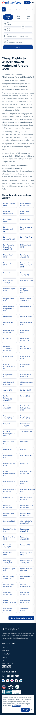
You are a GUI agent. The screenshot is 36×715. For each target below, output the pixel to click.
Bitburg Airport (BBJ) (8, 256)
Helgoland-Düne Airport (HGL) (8, 417)
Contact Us (5, 651)
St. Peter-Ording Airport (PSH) (8, 577)
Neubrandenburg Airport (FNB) (26, 498)
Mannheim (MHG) (9, 481)
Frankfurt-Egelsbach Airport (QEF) (9, 366)
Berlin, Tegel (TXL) (26, 237)
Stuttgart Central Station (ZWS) (8, 585)
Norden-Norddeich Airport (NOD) (26, 506)
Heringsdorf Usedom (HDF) (25, 417)
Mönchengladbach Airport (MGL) (9, 490)
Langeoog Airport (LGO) (9, 464)
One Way (18, 17)
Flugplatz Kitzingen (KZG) (25, 347)
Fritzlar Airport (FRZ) (8, 375)
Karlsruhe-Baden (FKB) (8, 443)
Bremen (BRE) (7, 273)
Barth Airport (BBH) (7, 220)
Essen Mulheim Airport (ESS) (25, 339)
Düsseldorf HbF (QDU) (8, 323)
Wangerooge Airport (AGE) (24, 593)
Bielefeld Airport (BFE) (25, 246)
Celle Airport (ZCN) (26, 281)
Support (4, 657)
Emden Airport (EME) (25, 331)
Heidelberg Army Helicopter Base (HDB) (25, 408)
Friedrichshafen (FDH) (25, 365)
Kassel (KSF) (24, 442)
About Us (5, 647)
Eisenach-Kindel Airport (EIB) (8, 331)
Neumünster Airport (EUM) (7, 506)
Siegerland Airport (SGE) (9, 570)
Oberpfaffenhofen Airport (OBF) (26, 522)
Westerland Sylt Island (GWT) (25, 601)
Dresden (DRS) (8, 316)
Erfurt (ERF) (7, 338)
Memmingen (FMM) (24, 482)
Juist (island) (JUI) (26, 432)
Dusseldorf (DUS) (26, 316)
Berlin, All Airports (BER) (26, 228)
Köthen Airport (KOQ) (8, 456)
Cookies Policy (6, 654)
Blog (3, 660)
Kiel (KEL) (23, 449)
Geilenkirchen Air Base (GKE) (8, 383)
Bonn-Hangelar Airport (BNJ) (25, 256)
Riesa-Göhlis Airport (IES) (7, 546)
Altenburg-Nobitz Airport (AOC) (26, 204)
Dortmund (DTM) (25, 306)
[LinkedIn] (20, 680)
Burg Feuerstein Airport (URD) (8, 282)
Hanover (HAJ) (25, 396)
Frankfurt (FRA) (8, 356)
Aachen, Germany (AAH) (9, 204)
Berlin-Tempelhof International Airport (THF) (8, 247)
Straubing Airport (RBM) (26, 577)
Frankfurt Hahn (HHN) (25, 357)
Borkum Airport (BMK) (8, 264)
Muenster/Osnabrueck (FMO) (27, 490)
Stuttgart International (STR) (26, 585)
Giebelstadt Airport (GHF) (26, 383)
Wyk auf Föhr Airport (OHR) (7, 609)
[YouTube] (7, 680)
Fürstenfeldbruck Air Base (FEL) (26, 375)
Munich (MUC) (8, 497)
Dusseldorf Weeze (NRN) (26, 323)
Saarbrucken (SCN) (7, 554)
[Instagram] (12, 680)
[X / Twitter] (16, 680)
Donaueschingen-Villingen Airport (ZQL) (9, 309)
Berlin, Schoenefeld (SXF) (9, 238)
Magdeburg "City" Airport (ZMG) (26, 472)
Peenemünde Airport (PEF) (24, 530)
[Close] (32, 710)
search (18, 47)
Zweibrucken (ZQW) (24, 609)
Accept (25, 710)
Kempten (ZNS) (8, 449)
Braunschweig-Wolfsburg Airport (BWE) (26, 265)
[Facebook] (3, 680)
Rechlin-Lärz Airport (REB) (24, 538)
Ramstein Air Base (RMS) (9, 538)
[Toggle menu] (32, 2)
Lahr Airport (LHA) (26, 455)
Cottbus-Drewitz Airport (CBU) (25, 300)
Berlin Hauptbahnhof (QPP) (8, 229)
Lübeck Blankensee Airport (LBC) (9, 473)
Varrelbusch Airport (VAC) (7, 593)
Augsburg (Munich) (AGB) (8, 212)
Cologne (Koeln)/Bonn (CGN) (24, 291)
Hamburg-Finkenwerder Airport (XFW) (7, 398)
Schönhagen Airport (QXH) (7, 562)
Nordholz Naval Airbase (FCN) (25, 514)
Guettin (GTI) (7, 390)
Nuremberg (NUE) (9, 521)
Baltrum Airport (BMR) (25, 212)
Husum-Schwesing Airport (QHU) (26, 425)
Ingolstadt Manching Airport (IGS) (8, 434)
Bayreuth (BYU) (25, 219)
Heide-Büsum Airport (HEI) (7, 407)
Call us (27, 2)
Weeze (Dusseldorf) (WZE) (9, 601)
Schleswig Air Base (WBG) (26, 554)
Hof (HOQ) (6, 424)
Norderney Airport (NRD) (9, 514)
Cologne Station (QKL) (8, 300)
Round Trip (8, 17)
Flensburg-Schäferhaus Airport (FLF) (7, 348)
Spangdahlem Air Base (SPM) (26, 570)
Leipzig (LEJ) (24, 463)
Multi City (28, 17)
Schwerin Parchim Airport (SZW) (26, 562)
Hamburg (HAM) (25, 390)
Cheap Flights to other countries (21, 618)
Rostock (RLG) (25, 545)
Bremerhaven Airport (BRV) (24, 274)
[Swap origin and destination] (23, 27)
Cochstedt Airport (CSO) (9, 290)
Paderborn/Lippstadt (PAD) (10, 530)
